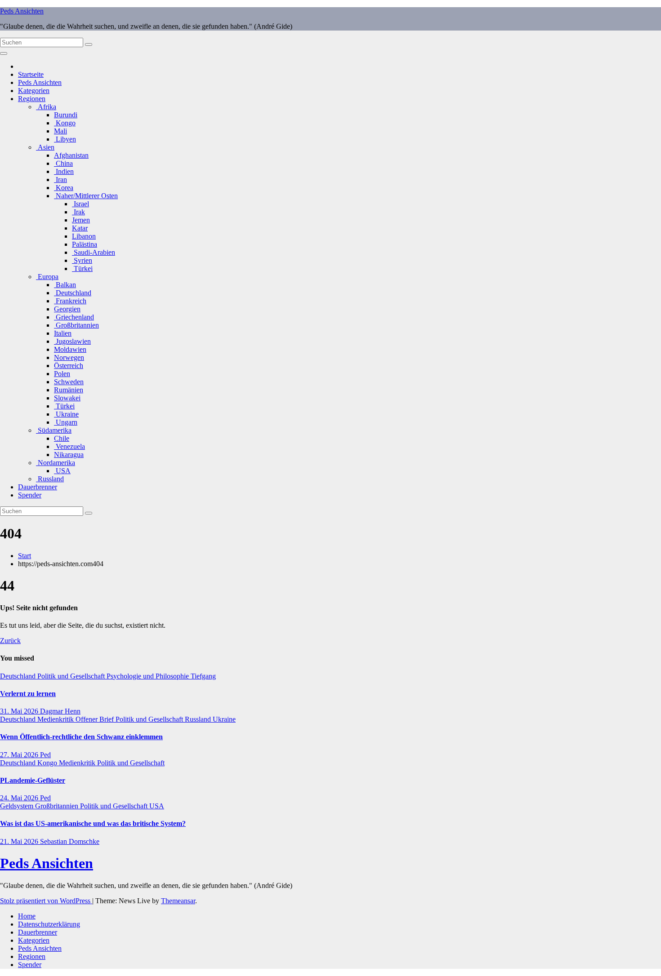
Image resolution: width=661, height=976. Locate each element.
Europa (47, 276)
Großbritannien (76, 325)
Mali (60, 131)
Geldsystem (17, 806)
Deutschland (72, 293)
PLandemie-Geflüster (32, 780)
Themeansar (178, 901)
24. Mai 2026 (20, 798)
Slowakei (67, 398)
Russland (50, 479)
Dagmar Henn (60, 711)
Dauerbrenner (37, 487)
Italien (62, 333)
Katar (80, 228)
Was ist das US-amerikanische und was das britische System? (93, 823)
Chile (61, 438)
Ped (45, 755)
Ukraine (66, 414)
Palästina (84, 244)
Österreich (68, 365)
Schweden (69, 382)
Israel (80, 204)
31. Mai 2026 (20, 711)
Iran (60, 179)
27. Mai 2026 (20, 755)
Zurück (10, 640)
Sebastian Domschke (69, 841)
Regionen (31, 98)
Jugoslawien (72, 341)
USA (62, 471)
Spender (29, 495)
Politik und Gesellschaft (72, 676)
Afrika (46, 107)
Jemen (81, 220)
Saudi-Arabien (93, 252)
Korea (63, 187)
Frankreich (70, 301)
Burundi (65, 115)
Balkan (65, 284)
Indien (64, 171)
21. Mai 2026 (20, 841)
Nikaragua (69, 454)
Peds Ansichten (22, 11)
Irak (78, 212)
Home (27, 916)
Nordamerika (55, 462)
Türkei (82, 268)
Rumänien (68, 390)
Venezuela (69, 446)
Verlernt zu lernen (28, 693)
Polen (62, 373)
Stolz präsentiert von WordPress (46, 901)
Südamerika (53, 430)
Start (24, 555)
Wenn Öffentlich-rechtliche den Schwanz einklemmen (81, 737)
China (63, 163)
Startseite (31, 74)
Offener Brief (96, 719)
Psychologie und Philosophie (149, 676)
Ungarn (65, 422)
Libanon (84, 236)
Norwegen (69, 357)
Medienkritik (56, 719)
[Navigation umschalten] (3, 53)
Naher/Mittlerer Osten (86, 196)
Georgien (67, 309)
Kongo (65, 123)
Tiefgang (203, 676)
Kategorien (33, 90)
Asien (45, 147)
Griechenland (74, 317)
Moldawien (70, 349)
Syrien (82, 260)
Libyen (65, 139)
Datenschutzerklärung (49, 924)
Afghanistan (71, 155)
